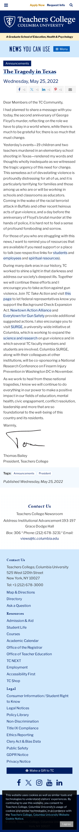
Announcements (24, 473)
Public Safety (17, 748)
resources (51, 258)
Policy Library (18, 715)
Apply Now (37, 5)
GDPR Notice (17, 755)
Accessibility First (21, 674)
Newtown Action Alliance (30, 310)
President (45, 473)
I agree (66, 824)
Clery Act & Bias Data (24, 741)
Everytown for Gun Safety (24, 316)
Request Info (56, 5)
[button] (6, 5)
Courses (13, 634)
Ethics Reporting (20, 735)
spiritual (35, 258)
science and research (20, 338)
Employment (17, 667)
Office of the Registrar (24, 647)
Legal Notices (18, 708)
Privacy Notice (19, 761)
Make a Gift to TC (41, 770)
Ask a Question (19, 606)
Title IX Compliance (22, 728)
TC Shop (13, 681)
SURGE (17, 327)
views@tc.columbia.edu (39, 538)
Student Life (17, 627)
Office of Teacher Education (29, 654)
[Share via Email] (70, 89)
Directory (14, 599)
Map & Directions (21, 592)
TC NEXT (14, 661)
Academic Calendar (23, 641)
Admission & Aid (20, 621)
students (60, 253)
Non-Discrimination (23, 721)
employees (12, 258)
